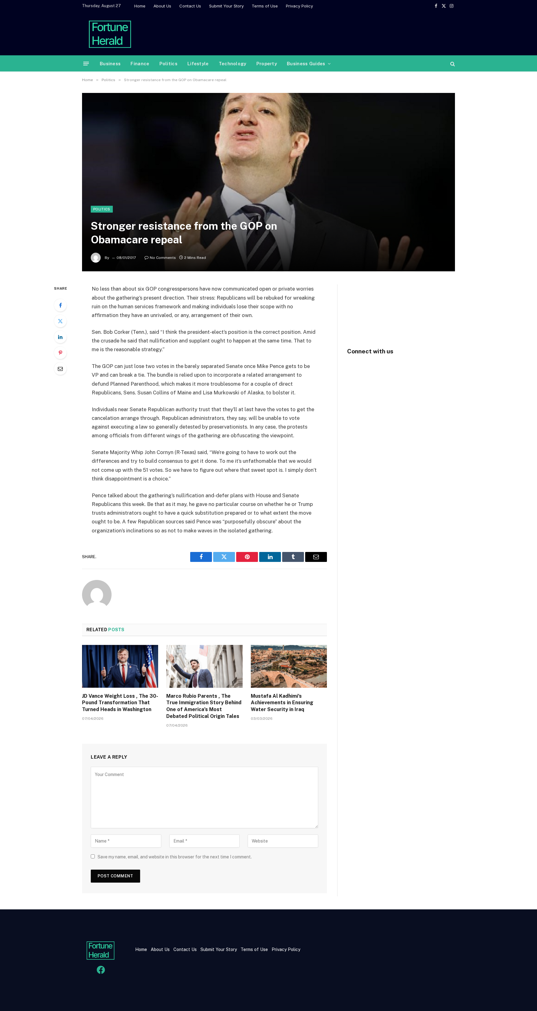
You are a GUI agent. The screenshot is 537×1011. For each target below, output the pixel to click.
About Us (162, 5)
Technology (232, 63)
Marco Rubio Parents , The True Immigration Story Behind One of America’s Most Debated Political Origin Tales (203, 706)
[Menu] (86, 63)
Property (266, 63)
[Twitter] (60, 321)
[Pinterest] (60, 353)
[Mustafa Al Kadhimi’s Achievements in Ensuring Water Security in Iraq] (289, 666)
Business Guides (306, 63)
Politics (168, 63)
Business (110, 63)
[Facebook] (60, 305)
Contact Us (190, 5)
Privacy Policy (299, 5)
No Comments (163, 257)
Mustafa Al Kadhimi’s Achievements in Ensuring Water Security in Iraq (282, 703)
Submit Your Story (226, 5)
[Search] (452, 64)
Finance (140, 63)
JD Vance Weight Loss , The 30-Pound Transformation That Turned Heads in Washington (120, 703)
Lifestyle (198, 63)
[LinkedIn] (60, 337)
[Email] (60, 368)
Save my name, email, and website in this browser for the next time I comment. (175, 856)
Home (139, 5)
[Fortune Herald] (110, 33)
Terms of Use (265, 5)
